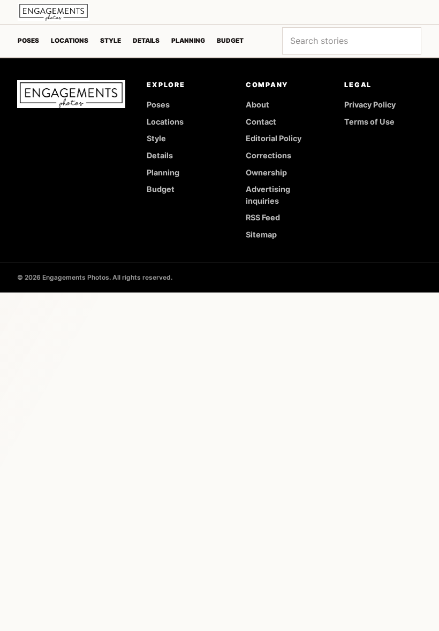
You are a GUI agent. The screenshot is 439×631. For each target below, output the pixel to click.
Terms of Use (369, 121)
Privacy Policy (370, 104)
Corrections (268, 155)
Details (146, 40)
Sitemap (261, 234)
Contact (261, 121)
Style (110, 40)
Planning (188, 40)
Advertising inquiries (268, 194)
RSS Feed (263, 217)
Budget (230, 40)
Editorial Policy (273, 138)
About (257, 104)
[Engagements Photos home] (53, 12)
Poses (28, 40)
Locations (69, 40)
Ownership (266, 172)
